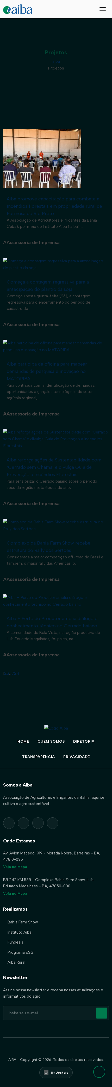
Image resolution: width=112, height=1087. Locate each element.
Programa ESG (21, 952)
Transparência (38, 757)
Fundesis (15, 942)
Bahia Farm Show (23, 922)
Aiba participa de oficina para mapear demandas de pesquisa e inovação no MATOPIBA (47, 371)
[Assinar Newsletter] (101, 1013)
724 (15, 673)
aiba (56, 61)
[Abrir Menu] (102, 9)
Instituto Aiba (20, 932)
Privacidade (76, 757)
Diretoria (84, 741)
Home (23, 741)
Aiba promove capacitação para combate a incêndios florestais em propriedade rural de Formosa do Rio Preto (54, 206)
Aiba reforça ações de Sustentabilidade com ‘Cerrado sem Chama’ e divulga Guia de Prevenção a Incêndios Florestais (54, 467)
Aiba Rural (16, 962)
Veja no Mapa (15, 867)
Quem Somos (51, 741)
